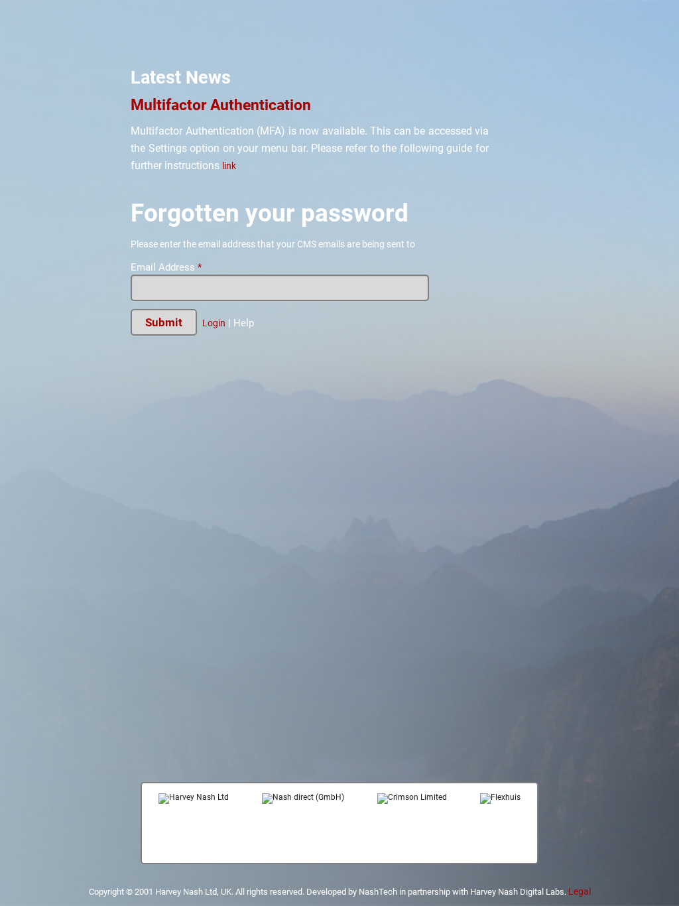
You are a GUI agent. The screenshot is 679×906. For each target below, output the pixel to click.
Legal (579, 891)
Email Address (166, 268)
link (229, 166)
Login (213, 323)
